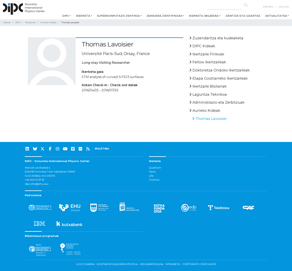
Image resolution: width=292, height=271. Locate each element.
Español (268, 6)
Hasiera (7, 22)
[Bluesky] (35, 149)
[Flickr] (80, 149)
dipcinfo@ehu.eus (36, 183)
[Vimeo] (73, 149)
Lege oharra (85, 264)
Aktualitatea (276, 15)
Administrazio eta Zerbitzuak (218, 102)
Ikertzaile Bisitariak (209, 86)
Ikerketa (83, 15)
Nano (152, 171)
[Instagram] (58, 149)
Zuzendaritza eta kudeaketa (217, 38)
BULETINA (102, 148)
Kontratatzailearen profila (117, 264)
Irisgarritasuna (151, 264)
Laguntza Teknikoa (209, 94)
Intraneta (173, 264)
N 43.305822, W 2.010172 (40, 175)
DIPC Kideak (203, 46)
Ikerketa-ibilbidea (204, 15)
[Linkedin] (27, 149)
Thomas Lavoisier (210, 119)
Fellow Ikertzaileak (208, 62)
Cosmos (154, 179)
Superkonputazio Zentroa (118, 15)
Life (151, 175)
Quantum (155, 167)
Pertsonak (30, 22)
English (284, 6)
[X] (42, 149)
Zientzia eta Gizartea (242, 15)
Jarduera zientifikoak (164, 15)
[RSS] (88, 149)
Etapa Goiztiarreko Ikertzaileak (219, 78)
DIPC (65, 15)
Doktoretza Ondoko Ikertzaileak (220, 70)
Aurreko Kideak (48, 22)
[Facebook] (50, 149)
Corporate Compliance (199, 264)
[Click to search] (245, 5)
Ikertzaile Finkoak (207, 54)
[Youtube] (65, 149)
